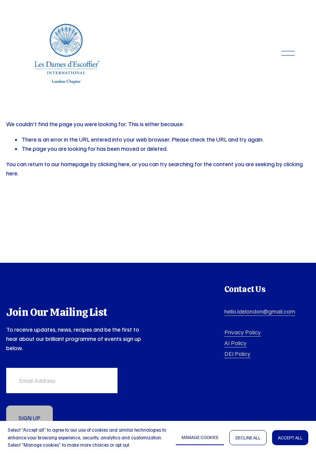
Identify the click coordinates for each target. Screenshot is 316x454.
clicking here (113, 164)
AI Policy (235, 343)
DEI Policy (237, 353)
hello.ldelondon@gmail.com (259, 311)
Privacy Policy (242, 332)
